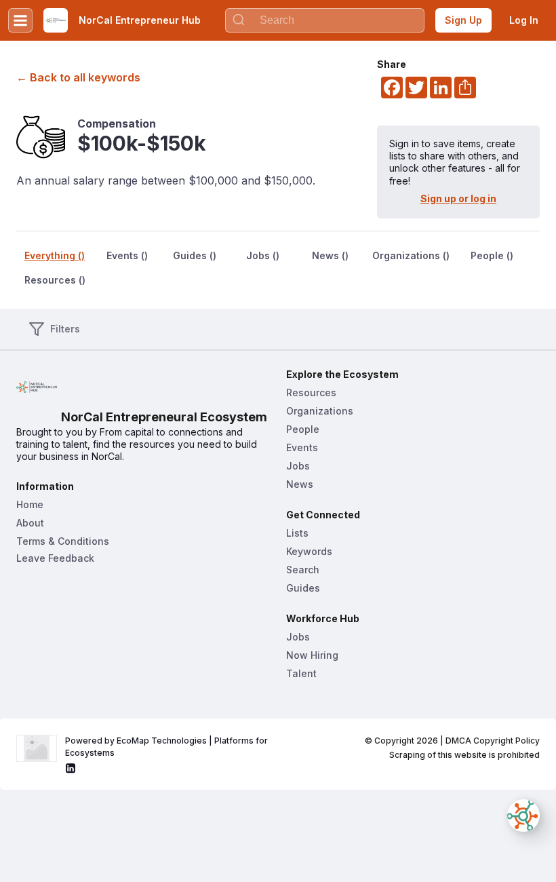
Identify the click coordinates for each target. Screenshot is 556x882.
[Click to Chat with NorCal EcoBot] (523, 815)
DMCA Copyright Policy (492, 740)
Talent (301, 673)
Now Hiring (312, 655)
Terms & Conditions (62, 541)
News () (330, 255)
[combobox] (324, 20)
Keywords (309, 551)
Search (302, 569)
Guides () (194, 255)
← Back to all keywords (78, 77)
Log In (523, 20)
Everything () (54, 255)
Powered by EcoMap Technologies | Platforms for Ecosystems (167, 746)
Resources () (54, 280)
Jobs (298, 466)
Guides (303, 588)
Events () (127, 255)
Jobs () (262, 255)
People (302, 429)
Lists (297, 533)
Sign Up (463, 20)
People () (492, 255)
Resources (311, 392)
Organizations (319, 411)
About (30, 523)
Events (302, 447)
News (299, 484)
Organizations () (411, 255)
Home (29, 504)
